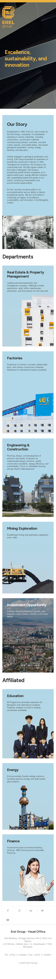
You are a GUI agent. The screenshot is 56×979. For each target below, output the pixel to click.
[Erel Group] (8, 17)
